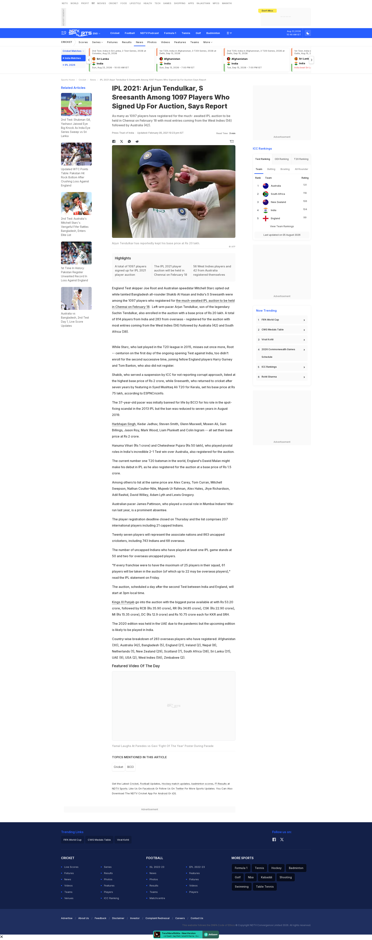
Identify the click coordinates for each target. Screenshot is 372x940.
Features (180, 42)
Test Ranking (262, 159)
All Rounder (301, 169)
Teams (194, 42)
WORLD (74, 3)
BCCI (130, 766)
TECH (157, 3)
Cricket (114, 33)
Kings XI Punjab (123, 602)
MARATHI (227, 3)
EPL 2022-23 (197, 866)
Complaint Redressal (158, 918)
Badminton (213, 33)
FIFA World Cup (270, 319)
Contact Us (197, 918)
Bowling (285, 169)
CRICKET (113, 3)
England (275, 218)
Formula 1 (170, 33)
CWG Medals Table (273, 329)
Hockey (276, 868)
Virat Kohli (267, 339)
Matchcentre (157, 898)
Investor (135, 918)
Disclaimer (118, 918)
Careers (180, 918)
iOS (174, 793)
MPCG (216, 3)
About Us (83, 918)
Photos (152, 42)
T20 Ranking (301, 159)
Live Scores (71, 866)
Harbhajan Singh (124, 424)
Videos (165, 42)
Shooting (286, 877)
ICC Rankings (269, 366)
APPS (191, 3)
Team (259, 169)
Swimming (242, 886)
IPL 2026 (70, 64)
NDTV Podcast (149, 33)
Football (130, 33)
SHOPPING (179, 3)
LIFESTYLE (135, 3)
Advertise (66, 918)
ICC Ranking (111, 898)
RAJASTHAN (203, 3)
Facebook (149, 788)
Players (108, 891)
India (273, 210)
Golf (198, 33)
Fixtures (112, 42)
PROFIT (85, 3)
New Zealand (278, 202)
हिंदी (93, 3)
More (207, 42)
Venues (68, 898)
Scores (83, 42)
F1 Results (221, 783)
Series (96, 42)
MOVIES (101, 3)
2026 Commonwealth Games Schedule (278, 353)
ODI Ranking (282, 159)
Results (127, 42)
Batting (271, 169)
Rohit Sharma (269, 376)
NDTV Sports (119, 788)
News (139, 42)
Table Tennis (265, 886)
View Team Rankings (282, 226)
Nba (251, 877)
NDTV (65, 3)
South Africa (278, 193)
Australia (276, 185)
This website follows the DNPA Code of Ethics (208, 925)
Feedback (100, 918)
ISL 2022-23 (157, 866)
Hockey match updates (176, 783)
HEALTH (148, 3)
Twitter (180, 788)
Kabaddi (266, 877)
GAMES (167, 3)
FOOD (124, 3)
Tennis (186, 33)
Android (162, 793)
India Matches (73, 58)
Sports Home (68, 79)
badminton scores (202, 783)
